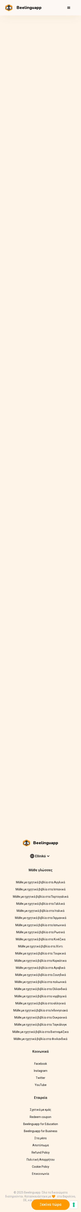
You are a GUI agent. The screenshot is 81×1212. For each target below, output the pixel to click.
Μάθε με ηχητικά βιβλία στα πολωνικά (40, 982)
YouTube (41, 1085)
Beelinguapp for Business (40, 1131)
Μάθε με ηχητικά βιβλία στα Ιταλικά (40, 910)
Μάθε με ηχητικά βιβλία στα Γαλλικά (40, 903)
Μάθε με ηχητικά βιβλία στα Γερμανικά (40, 918)
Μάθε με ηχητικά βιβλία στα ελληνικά (40, 1003)
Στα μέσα (40, 1138)
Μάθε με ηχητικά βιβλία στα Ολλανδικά (40, 989)
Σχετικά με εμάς (40, 1109)
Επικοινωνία (40, 1173)
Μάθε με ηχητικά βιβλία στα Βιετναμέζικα (40, 1032)
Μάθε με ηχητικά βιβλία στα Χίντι (40, 946)
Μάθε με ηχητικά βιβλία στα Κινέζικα (40, 939)
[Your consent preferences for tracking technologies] (74, 1205)
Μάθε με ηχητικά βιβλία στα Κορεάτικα (40, 960)
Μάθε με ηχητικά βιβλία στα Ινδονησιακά (40, 1010)
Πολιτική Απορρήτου (41, 1159)
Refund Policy (41, 1152)
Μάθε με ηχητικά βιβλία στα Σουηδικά (40, 975)
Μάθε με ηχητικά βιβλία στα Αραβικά (40, 967)
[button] (68, 7)
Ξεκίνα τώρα (50, 1204)
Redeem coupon (40, 1117)
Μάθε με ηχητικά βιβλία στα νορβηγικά (40, 996)
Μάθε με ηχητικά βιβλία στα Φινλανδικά (40, 1039)
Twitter (40, 1077)
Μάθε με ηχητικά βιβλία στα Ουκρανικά (40, 1017)
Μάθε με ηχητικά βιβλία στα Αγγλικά (40, 882)
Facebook (40, 1063)
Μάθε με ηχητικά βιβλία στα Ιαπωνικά (40, 925)
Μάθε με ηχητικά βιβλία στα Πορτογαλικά (40, 896)
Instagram (40, 1070)
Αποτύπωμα (40, 1145)
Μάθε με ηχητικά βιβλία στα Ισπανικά (40, 889)
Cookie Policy (40, 1166)
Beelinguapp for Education (40, 1124)
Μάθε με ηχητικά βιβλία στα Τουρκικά (40, 953)
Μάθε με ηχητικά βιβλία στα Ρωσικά (40, 932)
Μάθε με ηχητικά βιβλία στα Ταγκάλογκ (40, 1024)
